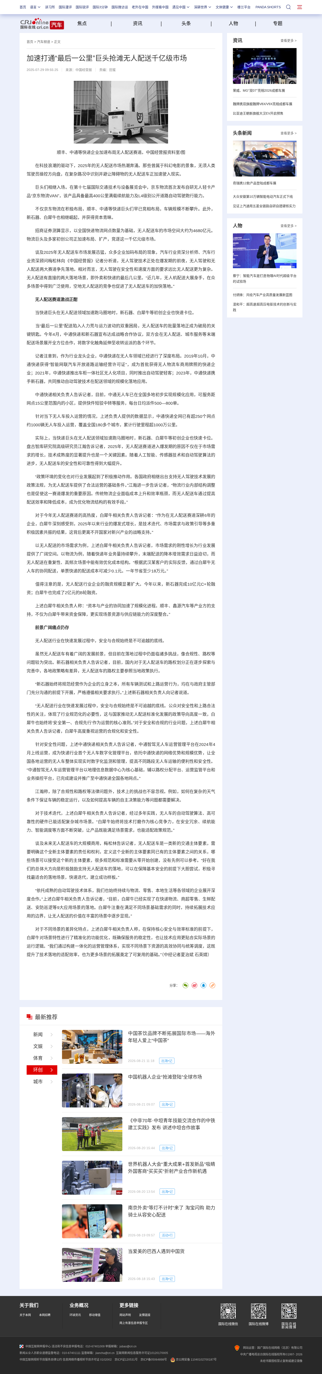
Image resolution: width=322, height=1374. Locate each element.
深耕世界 (200, 7)
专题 (277, 23)
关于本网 (25, 1315)
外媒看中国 (160, 7)
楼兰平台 (244, 7)
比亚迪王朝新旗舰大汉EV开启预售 (258, 113)
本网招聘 (44, 1315)
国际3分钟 (100, 7)
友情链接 (144, 1315)
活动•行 (167, 1235)
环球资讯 (75, 1315)
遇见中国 (179, 7)
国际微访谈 (119, 7)
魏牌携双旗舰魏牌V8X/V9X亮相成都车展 (262, 104)
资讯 (137, 23)
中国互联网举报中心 (38, 1346)
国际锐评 (82, 7)
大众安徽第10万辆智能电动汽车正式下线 (263, 196)
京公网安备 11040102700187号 (196, 1359)
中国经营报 (83, 70)
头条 (186, 23)
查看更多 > (289, 40)
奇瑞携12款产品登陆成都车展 (254, 183)
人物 (233, 23)
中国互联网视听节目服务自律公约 (41, 1359)
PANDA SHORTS (268, 7)
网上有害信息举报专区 (134, 1323)
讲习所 (50, 7)
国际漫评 (65, 7)
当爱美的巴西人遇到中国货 (156, 1251)
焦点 (93, 23)
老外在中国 (140, 7)
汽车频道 (43, 42)
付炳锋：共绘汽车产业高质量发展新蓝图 (262, 295)
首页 (23, 7)
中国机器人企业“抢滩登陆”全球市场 (165, 1077)
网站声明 (125, 1315)
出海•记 (166, 1061)
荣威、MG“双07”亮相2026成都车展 (259, 90)
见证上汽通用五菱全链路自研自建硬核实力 (264, 206)
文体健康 (222, 7)
